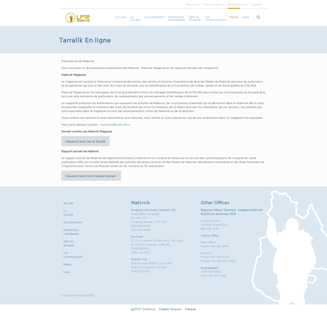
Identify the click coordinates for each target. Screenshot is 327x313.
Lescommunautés (73, 254)
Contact (256, 4)
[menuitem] (143, 308)
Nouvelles (192, 4)
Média (67, 264)
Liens (66, 271)
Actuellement (72, 222)
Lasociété (68, 212)
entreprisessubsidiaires (71, 231)
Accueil (68, 203)
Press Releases (213, 4)
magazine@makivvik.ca (115, 124)
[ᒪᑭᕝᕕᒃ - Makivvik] (78, 17)
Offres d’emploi (237, 4)
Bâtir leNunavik (68, 243)
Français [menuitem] (190, 309)
